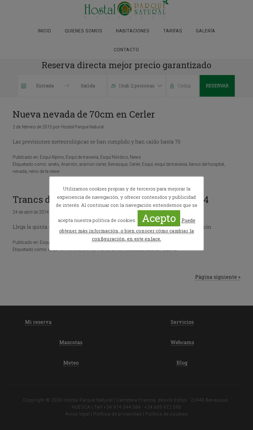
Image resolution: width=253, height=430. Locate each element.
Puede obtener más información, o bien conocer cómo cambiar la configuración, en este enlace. (127, 229)
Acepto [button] (159, 218)
